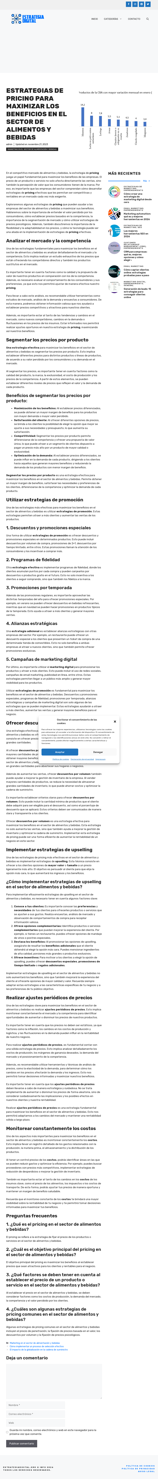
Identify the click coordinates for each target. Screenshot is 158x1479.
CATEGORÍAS (111, 19)
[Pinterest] (141, 4)
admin (9, 144)
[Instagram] (135, 4)
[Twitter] (148, 4)
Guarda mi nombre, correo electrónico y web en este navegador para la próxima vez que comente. (53, 1432)
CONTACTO (134, 19)
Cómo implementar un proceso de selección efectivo (37, 1346)
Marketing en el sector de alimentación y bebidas (32, 149)
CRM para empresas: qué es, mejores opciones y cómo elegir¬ (135, 255)
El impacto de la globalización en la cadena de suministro (39, 1349)
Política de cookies (61, 759)
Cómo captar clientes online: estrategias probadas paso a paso (136, 272)
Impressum (101, 759)
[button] (114, 721)
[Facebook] (128, 4)
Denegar (98, 752)
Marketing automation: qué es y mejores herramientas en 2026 (137, 216)
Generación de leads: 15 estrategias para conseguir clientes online (137, 293)
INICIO (94, 19)
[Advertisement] (79, 51)
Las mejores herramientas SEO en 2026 (136, 234)
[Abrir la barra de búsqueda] (147, 19)
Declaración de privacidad (82, 759)
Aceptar (60, 752)
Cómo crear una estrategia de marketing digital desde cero (138, 198)
